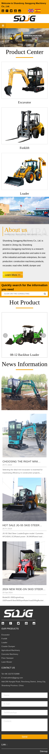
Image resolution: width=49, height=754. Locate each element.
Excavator (5, 635)
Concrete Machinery (9, 654)
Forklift (4, 639)
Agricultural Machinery (10, 650)
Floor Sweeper (7, 658)
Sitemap (44, 751)
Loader (4, 642)
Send (24, 736)
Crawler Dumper (8, 646)
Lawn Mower (6, 662)
